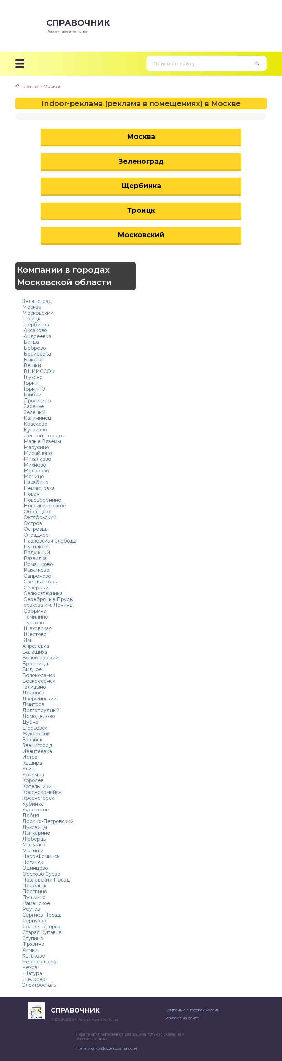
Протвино (34, 891)
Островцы (35, 529)
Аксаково (34, 330)
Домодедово (38, 716)
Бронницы (35, 663)
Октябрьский (39, 517)
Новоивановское (44, 506)
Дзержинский (39, 699)
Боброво (34, 348)
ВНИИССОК (38, 371)
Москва (141, 136)
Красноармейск (42, 792)
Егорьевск (34, 728)
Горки (30, 383)
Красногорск (38, 798)
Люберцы (34, 839)
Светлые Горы (40, 582)
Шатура (32, 973)
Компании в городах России (192, 1010)
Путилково (36, 547)
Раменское (36, 903)
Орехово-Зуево (41, 874)
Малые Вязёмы (41, 441)
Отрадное (35, 535)
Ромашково (37, 564)
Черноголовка (40, 962)
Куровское (35, 810)
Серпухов (34, 921)
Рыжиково (36, 570)
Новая (30, 494)
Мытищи (32, 850)
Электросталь (39, 985)
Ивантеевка (37, 751)
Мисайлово (37, 453)
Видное (32, 669)
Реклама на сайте (182, 1018)
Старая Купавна (42, 932)
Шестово (34, 634)
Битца (30, 342)
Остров (32, 523)
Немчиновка (38, 488)
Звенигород (37, 745)
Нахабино (35, 482)
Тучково (33, 623)
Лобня (30, 815)
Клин (28, 769)
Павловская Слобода (49, 541)
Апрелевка (35, 646)
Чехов (29, 967)
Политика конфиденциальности (106, 1048)
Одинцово (35, 868)
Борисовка (36, 354)
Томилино (35, 617)
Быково (32, 360)
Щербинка (141, 186)
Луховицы (34, 827)
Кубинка (33, 804)
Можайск (33, 845)
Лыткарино (36, 833)
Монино (33, 476)
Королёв (33, 780)
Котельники (37, 786)
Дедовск (33, 693)
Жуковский (36, 734)
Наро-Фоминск (41, 856)
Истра (29, 757)
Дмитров (33, 704)
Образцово (37, 511)
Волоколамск (38, 675)
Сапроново (36, 576)
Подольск (34, 886)
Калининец (36, 418)
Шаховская (37, 628)
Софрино (34, 611)
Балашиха (34, 652)
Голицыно (34, 687)
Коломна (33, 775)
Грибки (31, 395)
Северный (35, 587)
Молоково (35, 471)
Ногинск (32, 862)
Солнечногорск (41, 926)
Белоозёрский (40, 658)
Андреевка (36, 336)
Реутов (31, 909)
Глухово (32, 377)
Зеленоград (141, 161)
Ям (26, 640)
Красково (34, 424)
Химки (30, 950)
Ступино (32, 938)
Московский (141, 235)
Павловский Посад (46, 880)
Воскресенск (38, 681)
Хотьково (33, 956)
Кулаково (34, 430)
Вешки (31, 365)
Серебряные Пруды (48, 599)
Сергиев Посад (41, 915)
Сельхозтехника (42, 593)
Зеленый (33, 412)
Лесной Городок (43, 436)
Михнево (34, 465)
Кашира (32, 763)
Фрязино (33, 944)
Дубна (30, 722)
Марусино (35, 447)
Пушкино (34, 897)
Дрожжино (36, 400)
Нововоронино (41, 500)
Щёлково (33, 979)
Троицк (141, 210)
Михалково (36, 459)
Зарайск (32, 739)
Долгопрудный (40, 710)
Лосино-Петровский (48, 821)
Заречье (33, 406)
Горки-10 (33, 389)
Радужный (36, 552)
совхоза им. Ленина (47, 605)
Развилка (34, 558)
